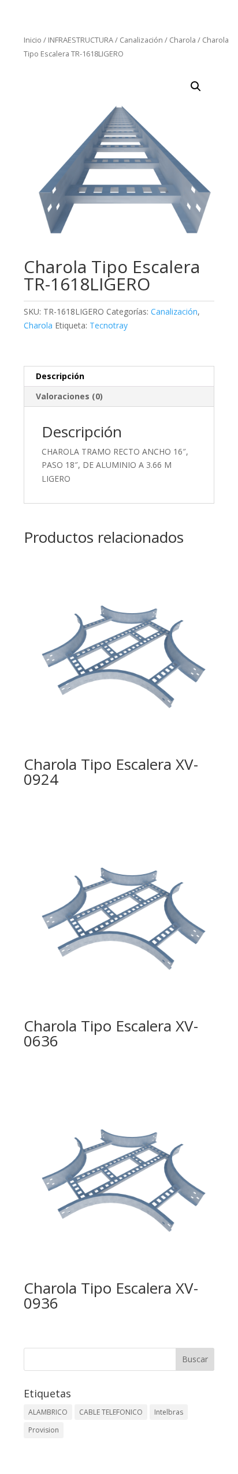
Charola (182, 40)
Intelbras (168, 1412)
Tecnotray (109, 325)
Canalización (141, 40)
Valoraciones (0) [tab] (69, 396)
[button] (195, 86)
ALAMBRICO (48, 1412)
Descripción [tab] (60, 376)
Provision (43, 1430)
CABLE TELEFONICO (111, 1412)
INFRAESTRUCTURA (80, 40)
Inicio (33, 40)
